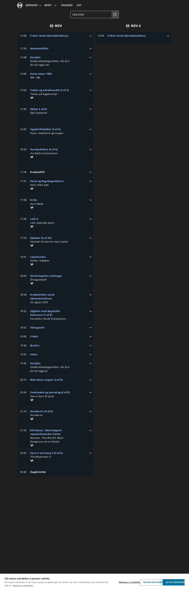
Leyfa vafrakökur (175, 582)
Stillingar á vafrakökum (129, 582)
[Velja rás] (55, 5)
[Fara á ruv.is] (20, 5)
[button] (55, 36)
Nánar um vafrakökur (23, 585)
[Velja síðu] (40, 5)
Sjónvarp (32, 5)
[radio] (55, 25)
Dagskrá (66, 5)
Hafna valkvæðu (152, 582)
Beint (47, 5)
